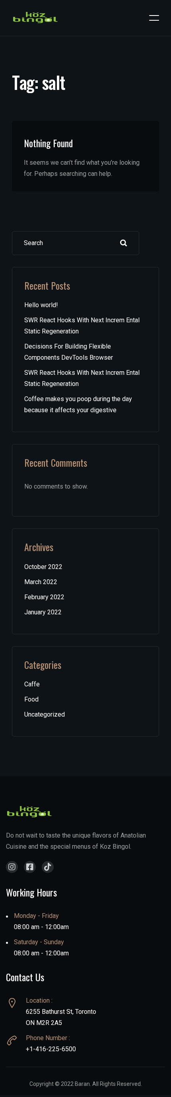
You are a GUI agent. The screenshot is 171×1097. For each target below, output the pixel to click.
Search (123, 243)
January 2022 (43, 612)
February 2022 (44, 597)
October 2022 (43, 567)
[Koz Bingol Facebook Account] (30, 867)
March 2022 (40, 582)
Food (31, 699)
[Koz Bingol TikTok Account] (48, 867)
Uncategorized (44, 714)
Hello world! (41, 305)
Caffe (32, 684)
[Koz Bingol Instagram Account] (12, 867)
